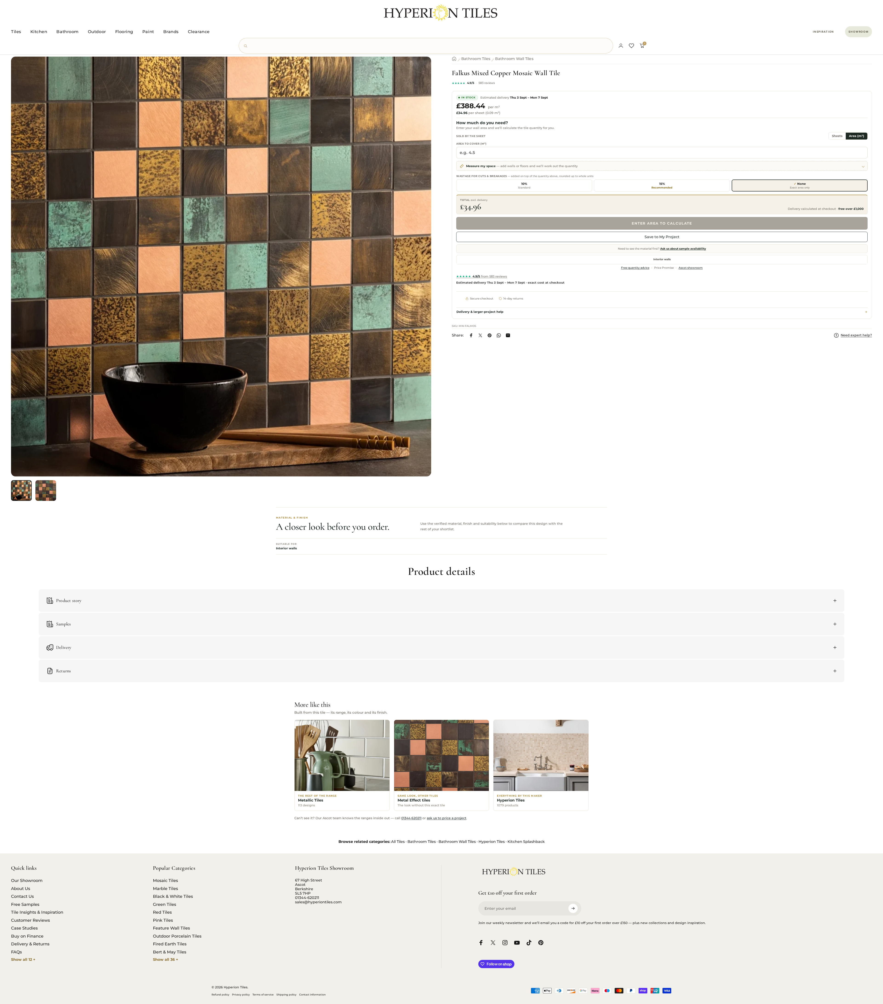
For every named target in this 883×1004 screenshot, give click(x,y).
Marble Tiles (165, 888)
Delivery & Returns (30, 944)
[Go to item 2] (45, 490)
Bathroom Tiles (475, 59)
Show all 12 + (23, 959)
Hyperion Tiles (492, 841)
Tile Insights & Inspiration (37, 912)
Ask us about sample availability (683, 249)
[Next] (419, 277)
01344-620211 (307, 898)
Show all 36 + (165, 959)
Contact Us (22, 896)
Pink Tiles (163, 920)
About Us (20, 888)
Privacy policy (241, 994)
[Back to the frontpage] (454, 59)
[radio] (524, 186)
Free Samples (25, 904)
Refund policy (220, 994)
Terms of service (263, 994)
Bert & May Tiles (169, 952)
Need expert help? (856, 335)
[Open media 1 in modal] (221, 266)
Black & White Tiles (173, 896)
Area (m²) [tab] (856, 136)
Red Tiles (162, 912)
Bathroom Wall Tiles (514, 59)
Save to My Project (662, 237)
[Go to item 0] (21, 490)
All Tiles (398, 841)
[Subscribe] (573, 908)
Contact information (312, 994)
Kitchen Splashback (526, 841)
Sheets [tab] (837, 136)
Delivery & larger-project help (479, 312)
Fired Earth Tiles (169, 944)
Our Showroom (27, 880)
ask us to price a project (446, 818)
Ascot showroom (691, 268)
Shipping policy (286, 994)
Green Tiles (164, 904)
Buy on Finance (27, 936)
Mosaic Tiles (165, 880)
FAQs (16, 952)
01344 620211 (411, 818)
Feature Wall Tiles (171, 928)
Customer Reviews (30, 920)
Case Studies (24, 928)
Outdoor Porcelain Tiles (177, 936)
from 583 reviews (481, 276)
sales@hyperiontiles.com (318, 902)
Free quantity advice (635, 268)
